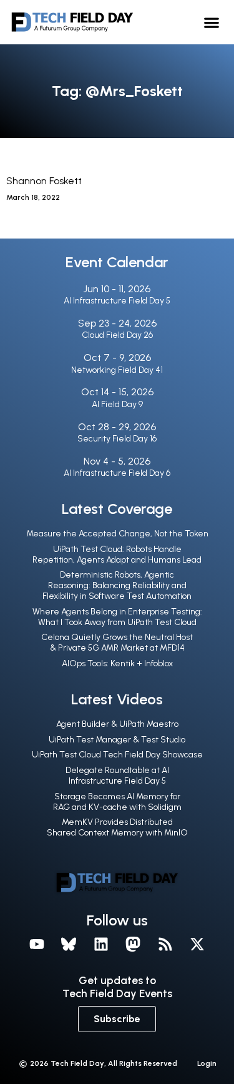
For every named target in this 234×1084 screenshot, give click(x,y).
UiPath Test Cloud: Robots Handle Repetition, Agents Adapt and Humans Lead (117, 554)
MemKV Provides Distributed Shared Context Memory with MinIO (117, 827)
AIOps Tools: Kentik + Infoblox (117, 663)
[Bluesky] (68, 944)
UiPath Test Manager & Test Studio (117, 739)
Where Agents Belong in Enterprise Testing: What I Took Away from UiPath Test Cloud (117, 617)
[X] (197, 944)
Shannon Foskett (44, 181)
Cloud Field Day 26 (117, 335)
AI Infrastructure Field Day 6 (117, 473)
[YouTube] (36, 944)
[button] (212, 22)
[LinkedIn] (101, 944)
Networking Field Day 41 (117, 370)
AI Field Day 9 (117, 404)
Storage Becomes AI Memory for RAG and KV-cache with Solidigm (117, 801)
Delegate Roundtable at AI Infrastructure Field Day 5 (117, 775)
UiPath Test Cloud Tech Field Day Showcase (117, 754)
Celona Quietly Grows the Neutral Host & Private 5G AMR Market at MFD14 (117, 642)
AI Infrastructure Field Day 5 (117, 300)
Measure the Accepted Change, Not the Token (117, 533)
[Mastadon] (133, 944)
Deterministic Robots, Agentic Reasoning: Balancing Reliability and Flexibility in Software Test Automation (117, 585)
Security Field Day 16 (117, 438)
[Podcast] (165, 944)
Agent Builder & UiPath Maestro (117, 724)
